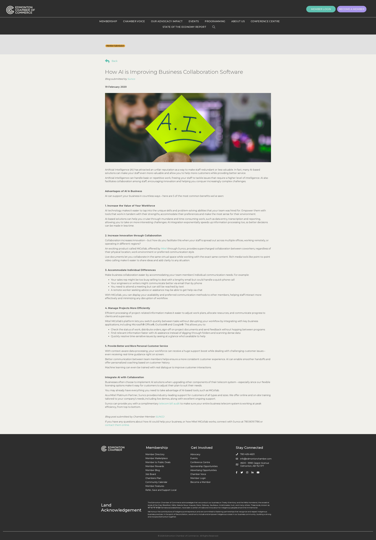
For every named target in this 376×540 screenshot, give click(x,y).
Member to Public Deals (157, 462)
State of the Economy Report (184, 27)
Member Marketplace (156, 458)
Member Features (154, 486)
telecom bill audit (169, 403)
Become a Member (200, 482)
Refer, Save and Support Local (160, 490)
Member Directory (154, 454)
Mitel (164, 248)
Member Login (198, 478)
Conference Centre (265, 21)
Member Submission (115, 46)
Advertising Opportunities (203, 470)
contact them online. (117, 425)
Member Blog (152, 470)
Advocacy (195, 454)
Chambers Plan (153, 478)
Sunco (131, 79)
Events (194, 21)
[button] (321, 9)
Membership (108, 21)
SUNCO (160, 416)
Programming (215, 21)
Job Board (150, 474)
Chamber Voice (134, 21)
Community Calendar (156, 482)
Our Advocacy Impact (167, 21)
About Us (238, 21)
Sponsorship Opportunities (204, 466)
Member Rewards (154, 466)
